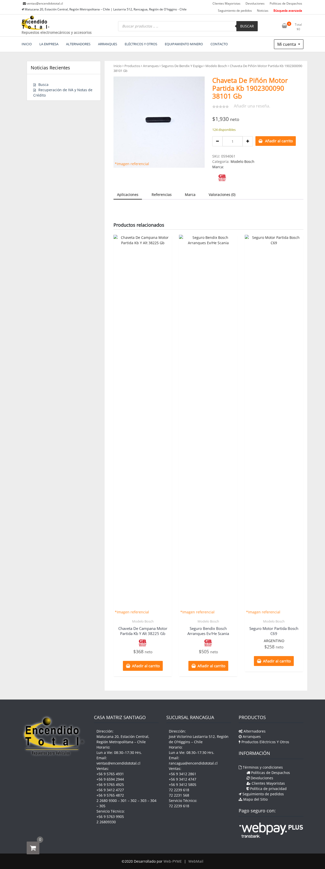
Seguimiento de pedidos (235, 10)
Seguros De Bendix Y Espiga (182, 66)
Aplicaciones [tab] (127, 194)
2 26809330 (106, 821)
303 (143, 800)
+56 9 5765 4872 (110, 795)
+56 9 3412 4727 (110, 789)
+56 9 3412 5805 (182, 784)
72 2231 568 (179, 795)
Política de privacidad (268, 788)
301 (124, 800)
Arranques (151, 66)
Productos (132, 66)
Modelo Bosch (216, 66)
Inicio (117, 66)
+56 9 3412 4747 (182, 779)
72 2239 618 (179, 789)
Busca (43, 84)
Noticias (262, 10)
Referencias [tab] (162, 194)
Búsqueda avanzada (287, 10)
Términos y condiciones (262, 767)
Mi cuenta (287, 44)
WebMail (195, 861)
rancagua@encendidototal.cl (193, 763)
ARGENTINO (274, 640)
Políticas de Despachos (286, 3)
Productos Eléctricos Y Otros (264, 741)
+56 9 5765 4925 (110, 784)
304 (153, 800)
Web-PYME (173, 861)
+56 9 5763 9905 (110, 816)
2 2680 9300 (106, 800)
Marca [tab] (190, 194)
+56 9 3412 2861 (182, 773)
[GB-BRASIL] (222, 178)
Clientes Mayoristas (226, 3)
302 (134, 800)
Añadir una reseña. (252, 106)
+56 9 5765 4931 (110, 773)
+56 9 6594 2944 (110, 779)
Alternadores (254, 731)
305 (102, 805)
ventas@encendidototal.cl (45, 3)
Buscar (247, 26)
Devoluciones (255, 3)
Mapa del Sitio (255, 799)
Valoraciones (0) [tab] (222, 194)
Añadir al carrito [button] (146, 665)
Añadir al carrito (279, 140)
